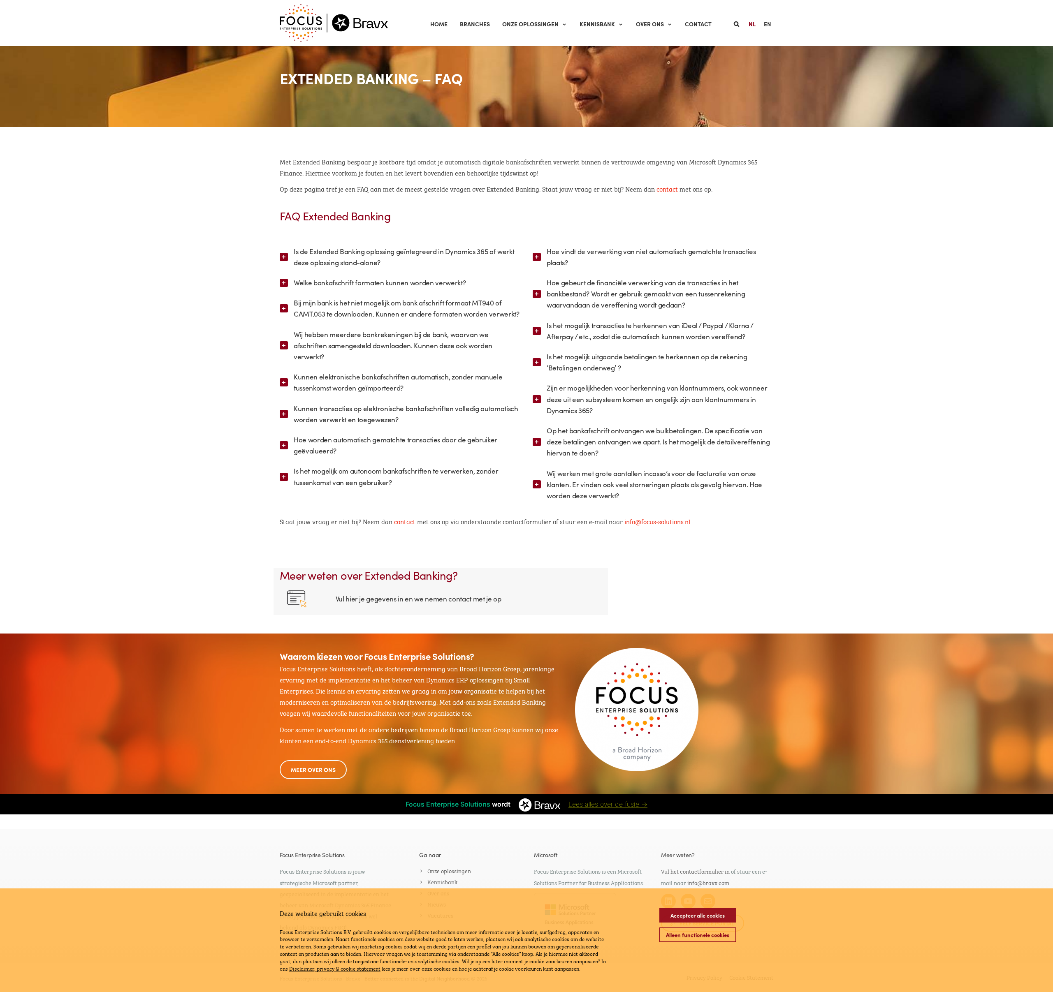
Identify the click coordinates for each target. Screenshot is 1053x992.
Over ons (650, 24)
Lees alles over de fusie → (607, 804)
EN (767, 24)
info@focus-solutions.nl (657, 521)
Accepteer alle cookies (697, 915)
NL (752, 24)
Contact (698, 24)
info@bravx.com (708, 882)
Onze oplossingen (530, 24)
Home (439, 24)
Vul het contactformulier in (695, 870)
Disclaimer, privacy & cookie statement (334, 968)
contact (667, 188)
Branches (475, 24)
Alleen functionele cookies (697, 935)
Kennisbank (597, 24)
